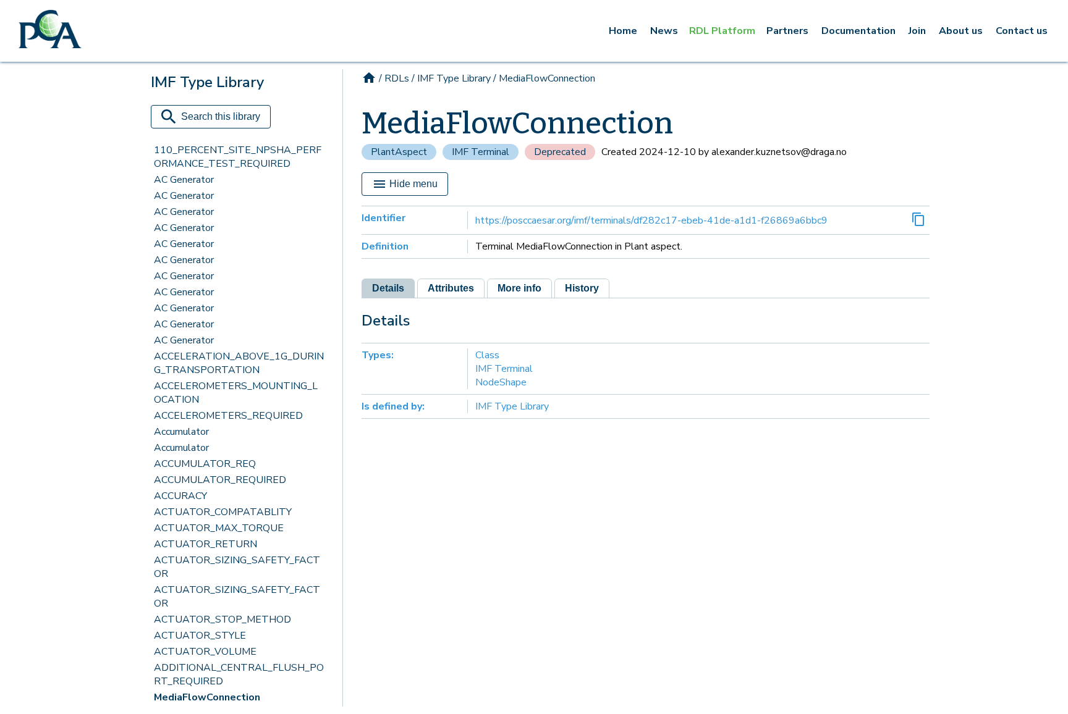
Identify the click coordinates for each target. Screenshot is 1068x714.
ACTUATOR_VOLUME (205, 651)
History (582, 288)
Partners (787, 31)
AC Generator (184, 180)
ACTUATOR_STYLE (200, 635)
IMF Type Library (512, 406)
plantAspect (399, 152)
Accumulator (181, 432)
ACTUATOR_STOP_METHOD (222, 619)
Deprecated (560, 152)
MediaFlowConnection (207, 697)
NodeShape (501, 382)
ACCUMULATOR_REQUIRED (220, 480)
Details (388, 288)
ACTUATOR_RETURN (205, 544)
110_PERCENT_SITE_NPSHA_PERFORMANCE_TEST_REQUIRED (237, 156)
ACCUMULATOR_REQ (205, 464)
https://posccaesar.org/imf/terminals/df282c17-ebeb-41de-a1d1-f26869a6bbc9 (651, 220)
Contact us (1022, 31)
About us (961, 31)
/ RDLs (394, 78)
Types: (378, 355)
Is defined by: (393, 406)
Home (623, 31)
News (664, 31)
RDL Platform (722, 31)
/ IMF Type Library (451, 78)
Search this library (220, 116)
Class (487, 355)
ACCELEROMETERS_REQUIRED (228, 415)
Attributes (451, 288)
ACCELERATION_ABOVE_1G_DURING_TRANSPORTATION (239, 363)
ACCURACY (180, 496)
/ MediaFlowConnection (544, 78)
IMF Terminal (480, 152)
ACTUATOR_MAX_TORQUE (219, 528)
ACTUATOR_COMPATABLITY (223, 512)
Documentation (858, 31)
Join (917, 31)
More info (519, 288)
